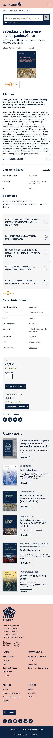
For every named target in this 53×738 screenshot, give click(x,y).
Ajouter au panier (17, 386)
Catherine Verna (25, 492)
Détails (24, 457)
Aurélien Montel (25, 466)
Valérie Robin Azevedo (33, 546)
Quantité (9, 372)
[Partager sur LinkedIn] (10, 419)
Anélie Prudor (25, 544)
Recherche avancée (12, 22)
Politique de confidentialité (33, 730)
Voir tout (46, 169)
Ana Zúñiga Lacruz (23, 48)
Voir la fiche (33, 348)
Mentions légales (20, 734)
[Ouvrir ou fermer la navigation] (49, 4)
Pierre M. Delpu (25, 516)
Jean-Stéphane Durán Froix (29, 572)
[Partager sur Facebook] (5, 419)
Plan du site (14, 730)
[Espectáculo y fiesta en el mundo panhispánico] (26, 64)
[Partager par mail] (20, 419)
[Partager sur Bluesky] (15, 419)
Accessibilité (34, 734)
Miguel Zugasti (9, 48)
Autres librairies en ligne (13, 159)
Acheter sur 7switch (15, 406)
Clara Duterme (35, 544)
